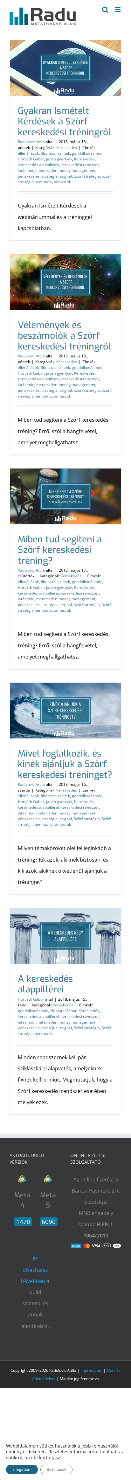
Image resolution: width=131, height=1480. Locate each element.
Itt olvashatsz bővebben (34, 1269)
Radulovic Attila (31, 141)
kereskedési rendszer (80, 164)
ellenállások (28, 153)
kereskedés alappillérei (38, 164)
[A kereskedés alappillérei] (65, 936)
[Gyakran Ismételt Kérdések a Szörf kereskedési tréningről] (65, 68)
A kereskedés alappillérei (45, 984)
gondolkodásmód (87, 153)
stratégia (50, 176)
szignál (65, 176)
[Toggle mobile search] (105, 9)
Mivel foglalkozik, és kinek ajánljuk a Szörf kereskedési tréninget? (65, 764)
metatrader (46, 170)
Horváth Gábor (31, 159)
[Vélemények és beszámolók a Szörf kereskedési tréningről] (65, 282)
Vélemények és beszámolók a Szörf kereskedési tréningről (64, 335)
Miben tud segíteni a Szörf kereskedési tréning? (60, 550)
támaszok (62, 182)
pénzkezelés (29, 176)
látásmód (26, 170)
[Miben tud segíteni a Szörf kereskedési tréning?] (65, 496)
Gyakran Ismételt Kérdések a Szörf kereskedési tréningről (64, 121)
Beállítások (56, 1469)
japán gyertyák (59, 159)
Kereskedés (66, 147)
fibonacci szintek (55, 153)
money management (77, 170)
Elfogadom (21, 1469)
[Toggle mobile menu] (118, 9)
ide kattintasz (45, 1457)
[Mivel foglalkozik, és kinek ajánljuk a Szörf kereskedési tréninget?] (65, 710)
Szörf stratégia (87, 176)
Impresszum (91, 1370)
